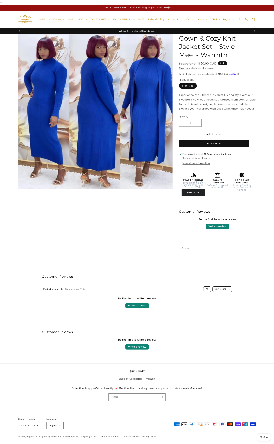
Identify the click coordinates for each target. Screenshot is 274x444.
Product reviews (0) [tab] (53, 289)
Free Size (187, 85)
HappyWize (31, 436)
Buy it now (214, 143)
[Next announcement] (254, 31)
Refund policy (71, 436)
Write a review (217, 226)
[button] (56, 19)
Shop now (193, 192)
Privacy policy (149, 436)
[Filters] (207, 289)
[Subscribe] (161, 397)
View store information (196, 163)
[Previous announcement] (19, 31)
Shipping (184, 68)
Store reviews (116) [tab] (75, 289)
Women (150, 379)
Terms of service (131, 436)
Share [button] (185, 248)
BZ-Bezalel (56, 436)
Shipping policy (89, 436)
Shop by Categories (131, 379)
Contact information (109, 436)
